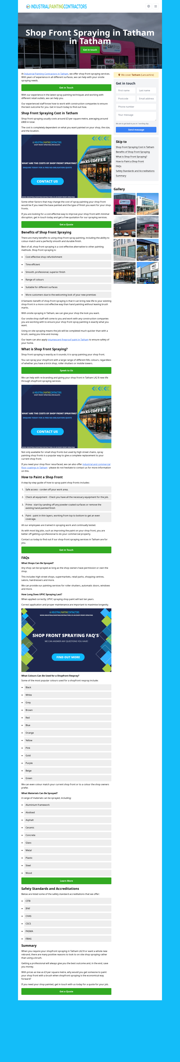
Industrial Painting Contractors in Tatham (46, 73)
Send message (136, 129)
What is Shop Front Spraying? (131, 156)
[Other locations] (149, 6)
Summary (121, 175)
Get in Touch (66, 87)
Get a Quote (66, 224)
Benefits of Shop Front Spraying (133, 151)
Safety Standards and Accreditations (135, 170)
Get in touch (90, 49)
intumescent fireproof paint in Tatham (68, 339)
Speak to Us (66, 370)
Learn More (66, 880)
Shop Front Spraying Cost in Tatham (135, 147)
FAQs (118, 166)
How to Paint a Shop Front (130, 161)
